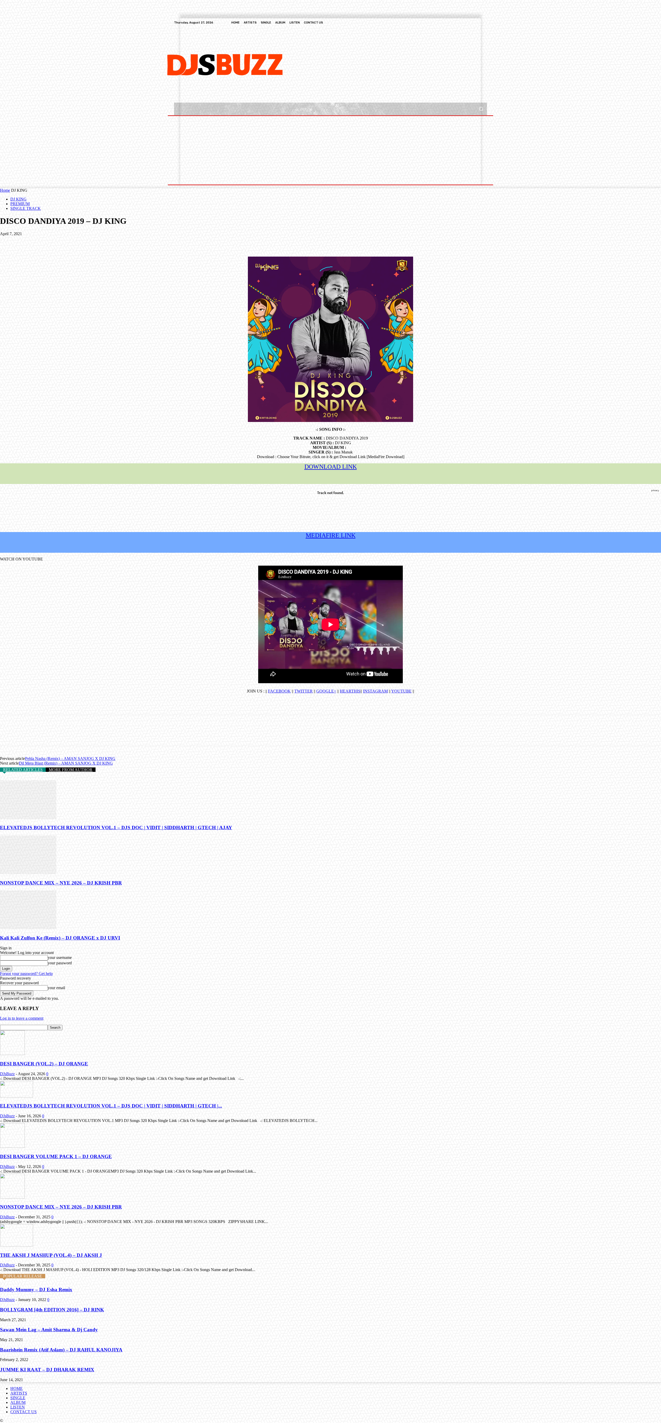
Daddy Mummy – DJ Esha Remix (36, 1289)
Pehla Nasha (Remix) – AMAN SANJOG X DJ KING (70, 758)
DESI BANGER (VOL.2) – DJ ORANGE (44, 1063)
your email (56, 988)
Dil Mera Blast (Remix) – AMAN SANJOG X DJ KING (66, 763)
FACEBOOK (279, 691)
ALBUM (18, 1402)
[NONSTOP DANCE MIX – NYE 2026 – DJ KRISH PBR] (28, 873)
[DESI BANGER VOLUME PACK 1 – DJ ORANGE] (12, 1146)
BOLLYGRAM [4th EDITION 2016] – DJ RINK (52, 1309)
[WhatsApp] (64, 241)
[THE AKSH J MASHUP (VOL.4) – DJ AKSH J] (16, 1245)
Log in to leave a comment (21, 1018)
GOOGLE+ (326, 691)
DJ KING (18, 199)
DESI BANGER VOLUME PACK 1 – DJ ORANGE (56, 1156)
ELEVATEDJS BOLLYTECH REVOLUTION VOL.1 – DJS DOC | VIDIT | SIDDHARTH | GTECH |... (111, 1106)
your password (60, 963)
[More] (83, 241)
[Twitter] (471, 22)
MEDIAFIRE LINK (331, 535)
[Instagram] (465, 22)
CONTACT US (23, 1412)
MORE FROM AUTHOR (70, 769)
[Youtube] (484, 22)
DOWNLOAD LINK (330, 466)
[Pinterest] (45, 241)
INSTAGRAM (375, 691)
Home (5, 190)
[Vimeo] (478, 22)
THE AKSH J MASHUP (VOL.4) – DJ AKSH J (51, 1255)
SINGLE (17, 1398)
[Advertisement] (309, 64)
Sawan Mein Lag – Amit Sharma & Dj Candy (49, 1329)
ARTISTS (18, 1393)
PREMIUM (20, 204)
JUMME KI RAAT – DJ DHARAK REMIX (47, 1369)
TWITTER (303, 691)
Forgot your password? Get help (26, 973)
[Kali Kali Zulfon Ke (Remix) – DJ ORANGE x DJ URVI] (28, 928)
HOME (16, 1388)
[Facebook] (459, 22)
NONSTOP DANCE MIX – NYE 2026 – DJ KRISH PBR (61, 883)
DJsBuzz (7, 1074)
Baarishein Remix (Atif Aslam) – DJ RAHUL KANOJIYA (61, 1349)
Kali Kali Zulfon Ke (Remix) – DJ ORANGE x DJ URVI (60, 938)
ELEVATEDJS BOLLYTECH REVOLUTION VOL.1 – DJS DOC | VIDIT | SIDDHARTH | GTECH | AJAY (116, 827)
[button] (481, 109)
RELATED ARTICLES (23, 769)
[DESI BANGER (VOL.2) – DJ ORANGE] (12, 1053)
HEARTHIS (350, 691)
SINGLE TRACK (25, 208)
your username (60, 957)
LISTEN (17, 1407)
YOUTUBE (401, 691)
